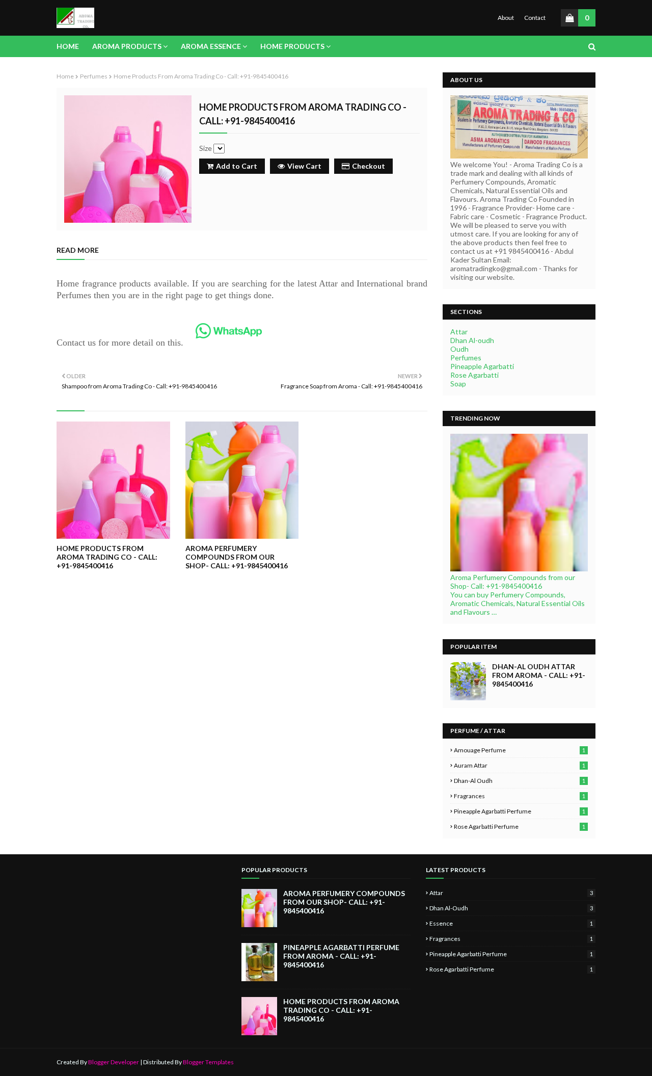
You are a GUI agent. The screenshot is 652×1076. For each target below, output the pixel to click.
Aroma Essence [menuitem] (211, 46)
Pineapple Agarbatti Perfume (519, 811)
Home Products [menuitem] (292, 46)
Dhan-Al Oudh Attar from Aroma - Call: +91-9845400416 (538, 675)
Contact (535, 17)
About (506, 17)
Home (65, 76)
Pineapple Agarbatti (482, 366)
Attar (459, 331)
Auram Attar (519, 765)
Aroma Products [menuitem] (126, 46)
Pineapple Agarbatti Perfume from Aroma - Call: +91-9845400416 (341, 956)
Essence (511, 923)
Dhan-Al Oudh (519, 780)
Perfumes (93, 76)
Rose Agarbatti (474, 375)
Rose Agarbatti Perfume (519, 826)
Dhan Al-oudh (472, 340)
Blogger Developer (113, 1062)
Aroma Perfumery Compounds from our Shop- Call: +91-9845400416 (236, 557)
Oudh (459, 349)
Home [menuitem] (68, 46)
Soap (458, 383)
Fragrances (519, 796)
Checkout (368, 166)
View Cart (304, 166)
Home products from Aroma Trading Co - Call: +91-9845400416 (107, 557)
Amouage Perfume (519, 750)
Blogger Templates (208, 1062)
